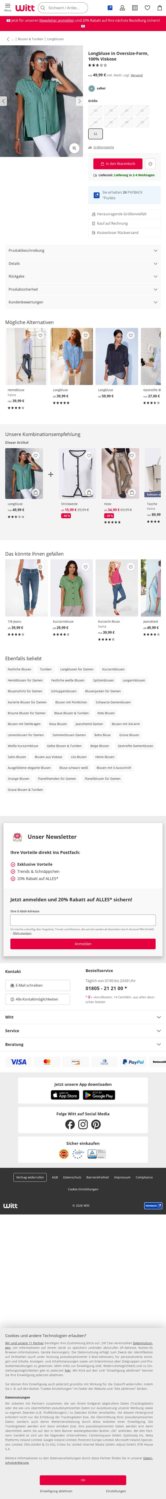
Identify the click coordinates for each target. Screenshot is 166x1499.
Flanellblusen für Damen (103, 779)
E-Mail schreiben (27, 986)
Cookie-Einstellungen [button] (83, 1189)
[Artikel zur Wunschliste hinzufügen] (150, 163)
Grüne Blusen (129, 735)
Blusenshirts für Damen (25, 691)
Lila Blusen (79, 757)
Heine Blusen (105, 757)
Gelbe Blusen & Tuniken (64, 746)
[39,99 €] (26, 356)
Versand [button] (137, 75)
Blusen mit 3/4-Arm (126, 724)
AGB (55, 1177)
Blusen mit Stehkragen (24, 724)
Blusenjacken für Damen (103, 691)
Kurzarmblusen (113, 669)
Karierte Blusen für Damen (27, 702)
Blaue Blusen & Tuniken (71, 713)
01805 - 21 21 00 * (106, 988)
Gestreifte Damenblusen (135, 746)
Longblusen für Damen (77, 669)
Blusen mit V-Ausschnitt (114, 768)
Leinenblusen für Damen (26, 735)
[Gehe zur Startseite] (25, 8)
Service (12, 1030)
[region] (83, 1413)
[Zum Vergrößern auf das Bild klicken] (74, 148)
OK (83, 1480)
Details (14, 263)
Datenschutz (72, 1177)
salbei (101, 88)
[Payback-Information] (153, 1205)
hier (68, 1370)
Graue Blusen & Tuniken (25, 790)
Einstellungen (116, 1491)
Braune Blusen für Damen (27, 713)
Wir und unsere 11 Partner (24, 1343)
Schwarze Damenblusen (113, 702)
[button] (8, 8)
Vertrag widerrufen (30, 1177)
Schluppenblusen (64, 691)
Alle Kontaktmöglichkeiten (37, 999)
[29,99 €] (71, 588)
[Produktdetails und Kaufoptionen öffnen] (36, 492)
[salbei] (91, 88)
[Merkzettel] (147, 8)
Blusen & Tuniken (30, 39)
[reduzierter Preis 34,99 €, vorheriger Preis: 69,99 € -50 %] (120, 473)
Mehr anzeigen (22, 933)
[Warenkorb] (159, 8)
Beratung (14, 1044)
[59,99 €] (117, 356)
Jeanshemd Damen (89, 724)
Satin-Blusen (17, 757)
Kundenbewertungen (26, 302)
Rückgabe (16, 276)
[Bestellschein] (135, 8)
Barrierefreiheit (97, 1177)
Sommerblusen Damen (69, 735)
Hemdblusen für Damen (25, 680)
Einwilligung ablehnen (56, 1491)
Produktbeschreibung (26, 250)
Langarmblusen (134, 680)
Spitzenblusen (103, 680)
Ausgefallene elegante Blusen (29, 768)
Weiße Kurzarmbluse (23, 746)
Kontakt (13, 971)
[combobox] (69, 8)
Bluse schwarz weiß (73, 768)
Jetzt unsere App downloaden (83, 1084)
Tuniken (46, 669)
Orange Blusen (18, 779)
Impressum (122, 1177)
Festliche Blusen (19, 669)
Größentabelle (103, 147)
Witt (9, 1017)
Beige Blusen (99, 746)
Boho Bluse (102, 735)
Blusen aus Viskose (48, 757)
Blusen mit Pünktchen (71, 702)
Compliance (144, 1177)
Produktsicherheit (23, 289)
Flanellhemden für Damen (57, 779)
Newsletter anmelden (56, 20)
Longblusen (55, 39)
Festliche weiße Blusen (68, 680)
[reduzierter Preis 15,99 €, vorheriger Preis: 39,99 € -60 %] (77, 473)
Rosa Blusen (58, 724)
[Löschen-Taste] (83, 8)
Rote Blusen (106, 713)
